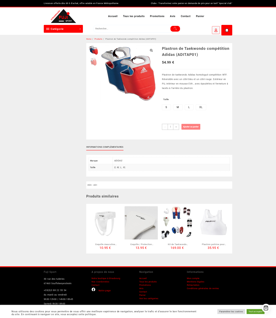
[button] (151, 50)
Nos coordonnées (100, 281)
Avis (141, 288)
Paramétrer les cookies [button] (231, 311)
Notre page (105, 290)
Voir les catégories (148, 298)
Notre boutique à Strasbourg (106, 278)
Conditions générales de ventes (203, 288)
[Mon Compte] (216, 30)
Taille (166, 99)
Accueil (143, 278)
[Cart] (227, 30)
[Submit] (175, 29)
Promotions (145, 285)
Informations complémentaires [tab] (104, 147)
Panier (142, 295)
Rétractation (193, 285)
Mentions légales (195, 281)
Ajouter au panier (191, 126)
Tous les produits (148, 281)
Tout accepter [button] (256, 311)
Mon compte (193, 278)
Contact (96, 285)
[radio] (166, 107)
